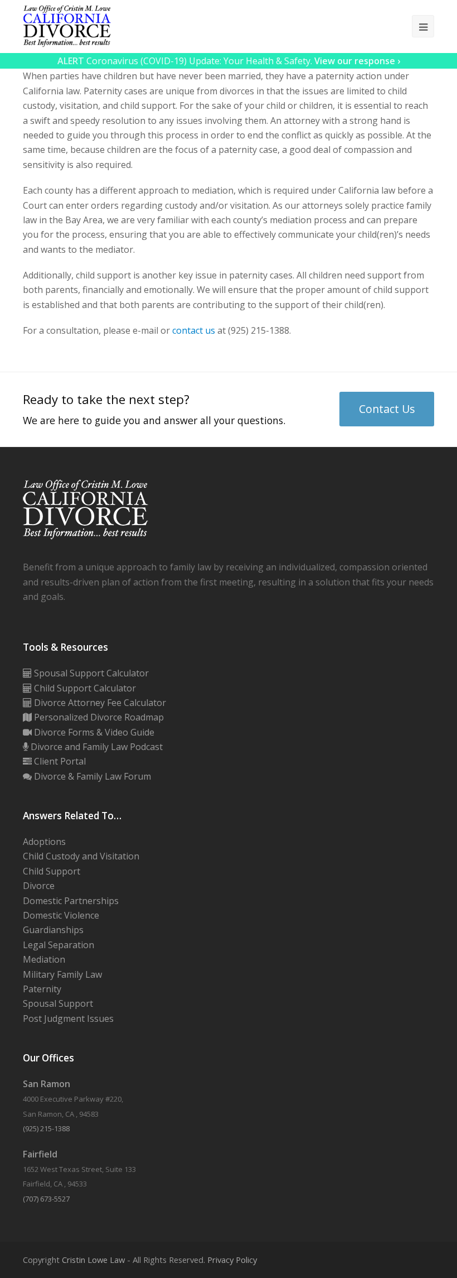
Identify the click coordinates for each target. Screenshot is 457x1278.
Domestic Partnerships (71, 901)
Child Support (51, 871)
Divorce (39, 886)
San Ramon (46, 1084)
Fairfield (40, 1154)
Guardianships (53, 930)
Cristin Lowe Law (93, 1259)
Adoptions (44, 841)
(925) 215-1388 (46, 1128)
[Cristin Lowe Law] (67, 26)
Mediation (44, 959)
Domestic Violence (61, 915)
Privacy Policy (232, 1259)
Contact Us (387, 408)
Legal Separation (58, 945)
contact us (193, 330)
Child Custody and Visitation (81, 856)
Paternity (42, 989)
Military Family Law (62, 974)
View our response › (357, 61)
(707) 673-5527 (46, 1199)
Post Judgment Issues (68, 1018)
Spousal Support (58, 1003)
